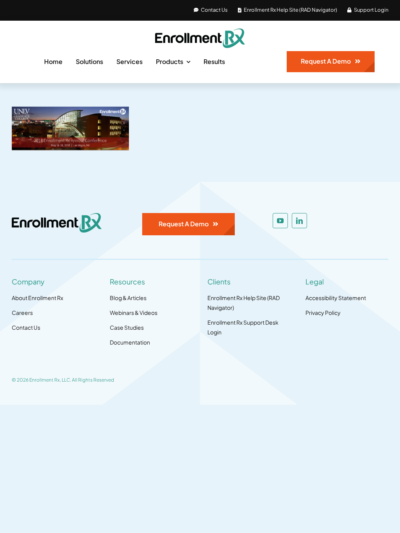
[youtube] (280, 220)
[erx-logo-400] (200, 31)
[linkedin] (299, 220)
